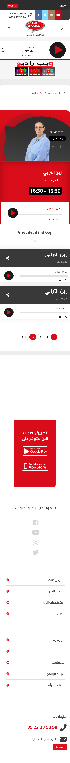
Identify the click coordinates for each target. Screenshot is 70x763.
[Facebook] (38, 15)
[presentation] (2, 48)
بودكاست (52, 93)
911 (24, 337)
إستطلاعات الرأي (53, 602)
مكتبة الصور (55, 591)
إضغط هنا (59, 747)
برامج (60, 651)
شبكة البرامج (55, 674)
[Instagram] (51, 15)
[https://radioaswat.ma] (65, 93)
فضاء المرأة (56, 685)
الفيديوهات (56, 580)
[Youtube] (58, 15)
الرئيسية (58, 640)
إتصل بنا (58, 613)
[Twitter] (45, 15)
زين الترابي (28, 50)
